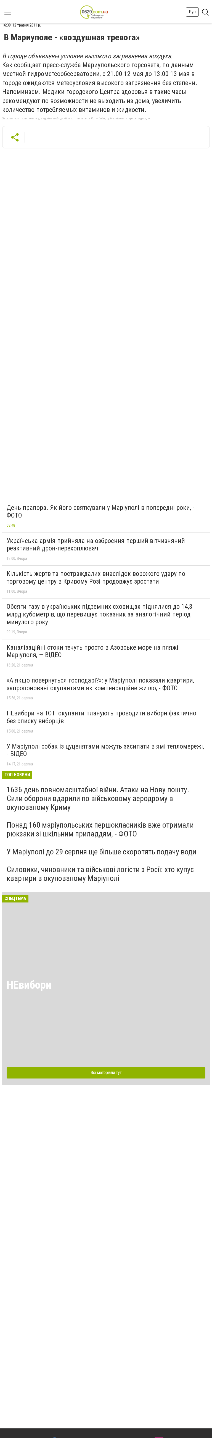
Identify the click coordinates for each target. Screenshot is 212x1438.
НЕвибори (29, 984)
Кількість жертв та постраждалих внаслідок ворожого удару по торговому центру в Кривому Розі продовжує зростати (96, 577)
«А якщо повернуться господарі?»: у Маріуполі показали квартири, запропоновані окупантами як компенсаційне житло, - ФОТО (100, 684)
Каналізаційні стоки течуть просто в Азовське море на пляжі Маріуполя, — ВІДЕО (92, 651)
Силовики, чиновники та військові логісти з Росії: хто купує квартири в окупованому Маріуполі (100, 874)
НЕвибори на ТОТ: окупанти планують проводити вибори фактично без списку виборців (101, 717)
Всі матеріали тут (106, 1072)
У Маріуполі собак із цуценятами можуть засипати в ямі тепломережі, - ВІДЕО (105, 750)
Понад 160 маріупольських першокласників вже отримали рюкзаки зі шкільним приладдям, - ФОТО (100, 829)
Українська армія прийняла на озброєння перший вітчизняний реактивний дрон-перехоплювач (96, 544)
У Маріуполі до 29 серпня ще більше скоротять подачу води (101, 851)
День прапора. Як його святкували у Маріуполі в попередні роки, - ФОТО (101, 511)
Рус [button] (192, 11)
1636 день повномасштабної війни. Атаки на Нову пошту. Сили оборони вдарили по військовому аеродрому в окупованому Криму (98, 798)
